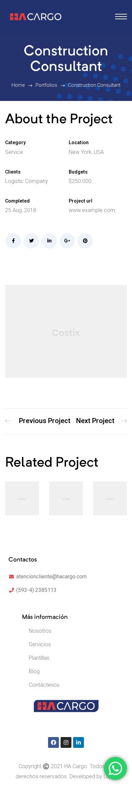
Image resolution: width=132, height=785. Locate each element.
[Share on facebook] (13, 240)
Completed (17, 201)
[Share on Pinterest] (85, 240)
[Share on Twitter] (31, 240)
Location (79, 142)
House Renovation (101, 421)
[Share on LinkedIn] (49, 240)
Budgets (78, 172)
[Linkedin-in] (78, 742)
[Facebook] (53, 742)
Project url (80, 201)
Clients (13, 172)
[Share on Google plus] (67, 240)
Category (15, 142)
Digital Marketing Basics (37, 421)
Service (14, 152)
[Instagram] (66, 742)
